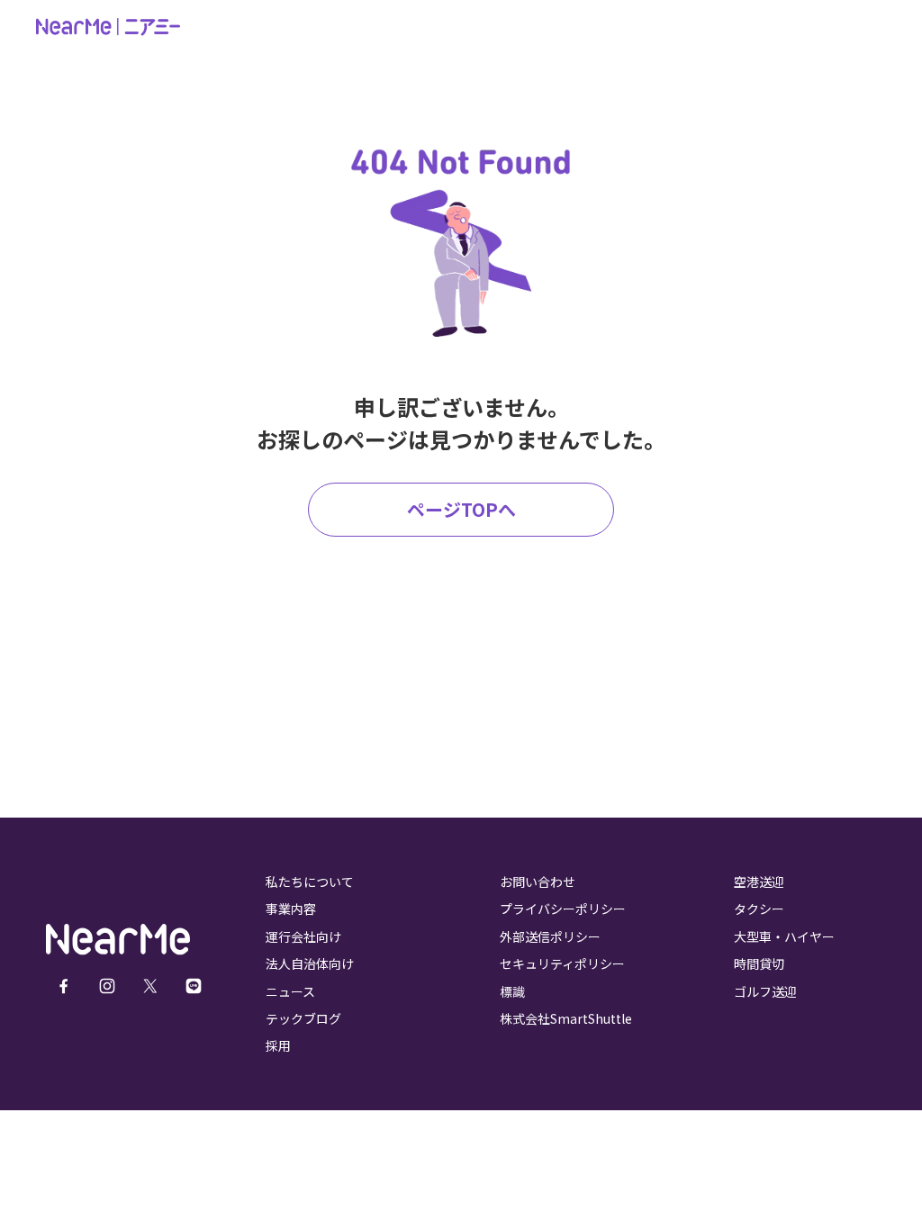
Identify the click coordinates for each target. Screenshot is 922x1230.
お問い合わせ (537, 882)
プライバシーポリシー (563, 909)
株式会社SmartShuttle (566, 1018)
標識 (512, 991)
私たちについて (310, 882)
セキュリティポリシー (562, 963)
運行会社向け (303, 936)
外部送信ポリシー (550, 936)
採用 (278, 1045)
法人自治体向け (310, 963)
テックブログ (303, 1018)
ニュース (290, 991)
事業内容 (291, 909)
